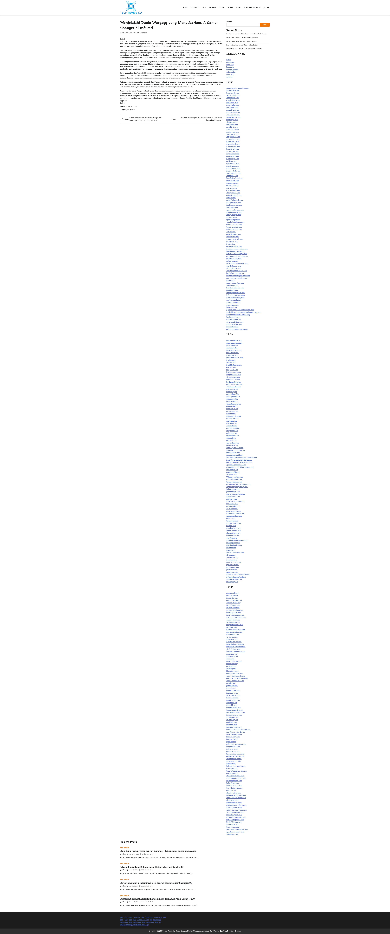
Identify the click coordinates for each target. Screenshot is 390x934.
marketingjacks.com (234, 815)
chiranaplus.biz (232, 773)
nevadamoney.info (233, 761)
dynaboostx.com (232, 164)
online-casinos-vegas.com (236, 810)
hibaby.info (230, 281)
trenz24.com (231, 688)
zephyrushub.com (233, 95)
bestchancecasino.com (235, 288)
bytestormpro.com (233, 220)
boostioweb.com (232, 93)
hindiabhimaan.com (234, 822)
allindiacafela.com (233, 793)
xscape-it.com (231, 475)
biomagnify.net (232, 582)
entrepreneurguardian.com (236, 278)
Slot (204, 8)
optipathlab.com (232, 98)
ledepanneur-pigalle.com (235, 766)
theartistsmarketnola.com (236, 771)
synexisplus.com (232, 105)
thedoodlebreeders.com (235, 514)
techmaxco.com (232, 183)
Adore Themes (235, 931)
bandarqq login (232, 70)
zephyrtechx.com (232, 154)
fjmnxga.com (231, 742)
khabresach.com (232, 825)
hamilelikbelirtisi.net (234, 178)
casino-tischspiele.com (235, 681)
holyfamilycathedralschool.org (238, 315)
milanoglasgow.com (234, 781)
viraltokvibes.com (233, 649)
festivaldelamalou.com (235, 615)
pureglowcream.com (234, 727)
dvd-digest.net (232, 768)
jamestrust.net (232, 686)
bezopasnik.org (232, 739)
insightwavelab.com (234, 212)
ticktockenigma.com (234, 229)
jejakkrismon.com (233, 700)
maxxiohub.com (232, 129)
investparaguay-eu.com (235, 501)
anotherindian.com (233, 562)
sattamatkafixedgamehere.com (238, 276)
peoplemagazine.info (234, 343)
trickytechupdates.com (235, 820)
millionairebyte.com (234, 324)
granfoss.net (231, 790)
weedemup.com (232, 285)
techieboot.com (232, 355)
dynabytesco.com (233, 190)
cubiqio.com (231, 198)
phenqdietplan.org (233, 533)
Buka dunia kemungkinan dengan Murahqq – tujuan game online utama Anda (158, 851)
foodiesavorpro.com (234, 205)
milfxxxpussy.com (233, 543)
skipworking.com (233, 691)
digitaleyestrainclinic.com (236, 805)
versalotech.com (232, 181)
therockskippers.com (234, 788)
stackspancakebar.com (235, 776)
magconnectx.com (233, 302)
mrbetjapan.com (232, 717)
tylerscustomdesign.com (235, 630)
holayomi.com (231, 307)
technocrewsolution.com (235, 647)
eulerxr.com (231, 232)
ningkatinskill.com (233, 523)
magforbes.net (231, 654)
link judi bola (139, 917)
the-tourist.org (232, 664)
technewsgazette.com (234, 710)
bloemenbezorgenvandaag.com (238, 729)
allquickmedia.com (233, 708)
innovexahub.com (233, 112)
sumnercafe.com (232, 535)
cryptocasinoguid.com (234, 455)
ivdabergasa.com (232, 489)
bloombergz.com (232, 671)
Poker (230, 8)
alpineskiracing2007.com (236, 795)
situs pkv (229, 65)
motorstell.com (232, 639)
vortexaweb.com (232, 134)
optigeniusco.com (233, 137)
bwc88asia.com (232, 504)
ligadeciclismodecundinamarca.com (240, 310)
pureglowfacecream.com (235, 712)
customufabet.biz (233, 428)
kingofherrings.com (234, 715)
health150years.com (234, 642)
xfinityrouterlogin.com (235, 812)
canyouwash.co (232, 348)
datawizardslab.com (234, 195)
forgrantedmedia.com (234, 625)
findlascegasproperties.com (237, 249)
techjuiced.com (232, 370)
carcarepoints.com (233, 511)
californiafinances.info (235, 756)
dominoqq (230, 62)
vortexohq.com (232, 207)
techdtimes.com (232, 353)
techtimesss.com (232, 634)
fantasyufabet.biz (233, 397)
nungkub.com (231, 560)
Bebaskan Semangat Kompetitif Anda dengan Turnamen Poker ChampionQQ (157, 899)
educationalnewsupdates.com (237, 88)
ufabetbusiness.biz (233, 404)
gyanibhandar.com (233, 387)
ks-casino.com (232, 509)
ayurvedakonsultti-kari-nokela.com (240, 467)
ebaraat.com (231, 367)
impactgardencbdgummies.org (238, 574)
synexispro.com (232, 305)
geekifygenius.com (233, 234)
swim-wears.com (233, 622)
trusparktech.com (233, 144)
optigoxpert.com (232, 156)
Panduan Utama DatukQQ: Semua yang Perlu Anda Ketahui (246, 34)
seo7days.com (231, 725)
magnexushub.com (233, 375)
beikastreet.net (232, 595)
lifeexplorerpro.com (233, 215)
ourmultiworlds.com (234, 600)
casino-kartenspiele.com (235, 676)
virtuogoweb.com (233, 377)
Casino (222, 8)
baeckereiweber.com (234, 341)
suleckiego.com (232, 834)
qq (151, 920)
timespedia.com (232, 698)
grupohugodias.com (234, 516)
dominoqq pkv (143, 920)
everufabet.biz (231, 440)
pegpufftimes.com (233, 605)
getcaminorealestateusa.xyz (237, 329)
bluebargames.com (233, 613)
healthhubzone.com (234, 365)
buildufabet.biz (232, 445)
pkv (121, 917)
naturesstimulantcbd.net (236, 577)
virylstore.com (231, 637)
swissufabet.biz (232, 401)
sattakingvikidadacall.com (236, 271)
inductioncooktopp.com (235, 295)
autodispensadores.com (235, 293)
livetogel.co (230, 244)
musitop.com (231, 548)
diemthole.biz (231, 703)
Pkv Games (195, 8)
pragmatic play (126, 922)
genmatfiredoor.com (234, 246)
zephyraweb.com (232, 132)
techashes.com (232, 345)
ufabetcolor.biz (232, 409)
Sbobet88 (213, 8)
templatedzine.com (233, 528)
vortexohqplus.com (233, 173)
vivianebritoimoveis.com (235, 652)
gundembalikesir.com (234, 358)
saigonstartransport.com (236, 744)
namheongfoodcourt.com (236, 778)
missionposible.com (234, 807)
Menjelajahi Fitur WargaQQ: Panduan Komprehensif (244, 49)
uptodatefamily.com (234, 545)
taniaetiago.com (232, 567)
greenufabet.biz (232, 406)
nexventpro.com (232, 151)
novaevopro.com (232, 142)
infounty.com (231, 499)
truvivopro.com (232, 120)
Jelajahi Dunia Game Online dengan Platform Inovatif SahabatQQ (151, 867)
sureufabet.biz (231, 426)
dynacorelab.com (233, 115)
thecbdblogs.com (232, 827)
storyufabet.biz (232, 431)
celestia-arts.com (232, 608)
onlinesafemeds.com (234, 384)
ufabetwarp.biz (232, 389)
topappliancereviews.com (236, 817)
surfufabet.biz (231, 421)
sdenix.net (230, 659)
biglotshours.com (233, 380)
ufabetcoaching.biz (233, 320)
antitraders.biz (232, 470)
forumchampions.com (234, 610)
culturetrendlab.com (234, 224)
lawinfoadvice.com (233, 531)
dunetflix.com (231, 538)
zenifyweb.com (232, 242)
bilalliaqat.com (232, 290)
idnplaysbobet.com (233, 268)
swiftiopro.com (232, 176)
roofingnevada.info (233, 300)
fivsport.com (231, 526)
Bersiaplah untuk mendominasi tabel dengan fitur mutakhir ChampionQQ (156, 883)
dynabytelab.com (233, 100)
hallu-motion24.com (234, 786)
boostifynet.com (232, 149)
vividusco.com (231, 122)
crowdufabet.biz (232, 443)
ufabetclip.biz (231, 392)
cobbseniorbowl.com (234, 479)
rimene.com (231, 764)
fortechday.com (232, 327)
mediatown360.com (234, 803)
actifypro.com (231, 161)
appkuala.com (231, 722)
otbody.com (230, 683)
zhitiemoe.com (232, 557)
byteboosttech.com (233, 372)
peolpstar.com (231, 627)
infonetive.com (232, 749)
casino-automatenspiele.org (237, 678)
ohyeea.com (230, 555)
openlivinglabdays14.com (236, 465)
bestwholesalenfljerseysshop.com (239, 462)
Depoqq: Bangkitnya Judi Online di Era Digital (241, 45)
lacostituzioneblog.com (235, 553)
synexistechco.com (233, 117)
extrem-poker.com (233, 506)
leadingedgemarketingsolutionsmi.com (241, 457)
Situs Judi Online (251, 8)
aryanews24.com (232, 472)
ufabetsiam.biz (232, 399)
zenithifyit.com (232, 127)
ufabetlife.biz (231, 414)
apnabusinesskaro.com (235, 832)
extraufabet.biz (232, 411)
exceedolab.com (232, 185)
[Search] (268, 7)
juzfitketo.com (231, 570)
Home (185, 8)
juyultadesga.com (233, 492)
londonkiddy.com (233, 317)
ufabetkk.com (231, 705)
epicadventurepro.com (235, 210)
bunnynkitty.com (233, 737)
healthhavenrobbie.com (235, 251)
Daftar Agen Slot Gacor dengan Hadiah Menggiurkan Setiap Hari (187, 931)
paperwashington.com (235, 283)
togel (238, 8)
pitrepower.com (232, 800)
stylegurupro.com (233, 193)
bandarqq (230, 67)
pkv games (130, 110)
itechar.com (230, 360)
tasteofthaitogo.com (234, 734)
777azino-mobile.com (234, 477)
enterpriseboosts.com (234, 673)
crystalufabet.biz (232, 436)
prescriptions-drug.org (235, 644)
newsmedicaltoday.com (235, 298)
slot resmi (128, 917)
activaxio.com (231, 188)
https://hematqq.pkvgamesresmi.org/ (134, 925)
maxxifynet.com (232, 110)
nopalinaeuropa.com (234, 579)
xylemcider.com (232, 565)
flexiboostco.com (232, 90)
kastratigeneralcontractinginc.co (239, 460)
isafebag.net (231, 669)
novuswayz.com (232, 159)
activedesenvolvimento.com (237, 263)
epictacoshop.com (233, 751)
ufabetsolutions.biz (233, 416)
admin (144, 33)
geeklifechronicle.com (234, 200)
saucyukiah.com (232, 593)
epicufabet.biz (231, 433)
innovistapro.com (233, 168)
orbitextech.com (232, 237)
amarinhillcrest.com (234, 661)
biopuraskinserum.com (235, 754)
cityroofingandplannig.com (237, 487)
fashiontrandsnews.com (235, 450)
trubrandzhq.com (233, 146)
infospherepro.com (233, 203)
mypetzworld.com (233, 496)
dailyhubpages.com (233, 266)
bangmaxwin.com (233, 747)
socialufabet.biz (232, 419)
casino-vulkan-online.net (236, 798)
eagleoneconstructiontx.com (237, 256)
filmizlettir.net (232, 598)
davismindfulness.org (234, 322)
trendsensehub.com (234, 227)
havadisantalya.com (234, 350)
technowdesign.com (234, 482)
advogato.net (231, 666)
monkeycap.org (232, 656)
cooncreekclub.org (233, 603)
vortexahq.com (232, 125)
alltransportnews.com (234, 448)
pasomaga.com (232, 572)
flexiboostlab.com (233, 171)
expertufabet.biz (232, 394)
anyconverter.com (233, 695)
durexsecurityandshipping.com (238, 484)
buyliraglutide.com (233, 382)
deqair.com (230, 518)
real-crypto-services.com (235, 494)
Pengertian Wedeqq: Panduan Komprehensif (241, 41)
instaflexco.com (232, 166)
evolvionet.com (232, 103)
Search (229, 22)
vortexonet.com (232, 108)
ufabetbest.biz (231, 423)
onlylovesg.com (232, 261)
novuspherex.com (233, 139)
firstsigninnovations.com (236, 617)
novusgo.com (231, 217)
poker (228, 60)
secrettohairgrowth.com (235, 732)
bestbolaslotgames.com (235, 273)
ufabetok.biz (231, 438)
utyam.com (230, 550)
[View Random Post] (265, 8)
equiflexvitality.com (234, 259)
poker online (231, 72)
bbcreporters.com (233, 453)
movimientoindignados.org (237, 540)
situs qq (229, 77)
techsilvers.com (232, 521)
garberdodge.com (233, 620)
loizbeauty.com (232, 693)
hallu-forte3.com (232, 783)
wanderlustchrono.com (235, 222)
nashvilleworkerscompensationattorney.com (243, 312)
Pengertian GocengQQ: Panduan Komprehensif (242, 38)
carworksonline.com (234, 632)
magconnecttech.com (234, 239)
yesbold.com (231, 362)
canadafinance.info (234, 759)
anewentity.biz (232, 720)
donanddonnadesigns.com (236, 254)
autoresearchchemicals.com (237, 829)
